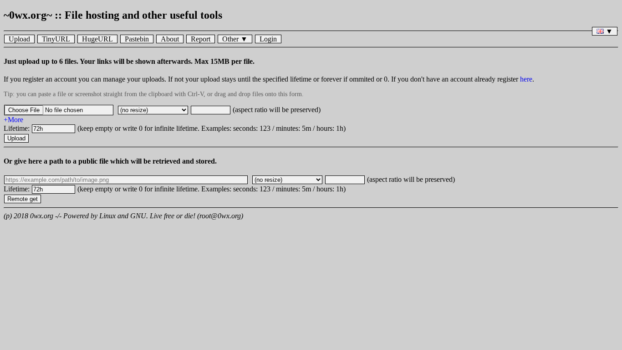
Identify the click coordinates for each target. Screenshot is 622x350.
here (526, 79)
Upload (19, 39)
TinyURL (56, 39)
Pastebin (137, 39)
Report (200, 39)
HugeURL (97, 39)
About (170, 39)
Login (268, 39)
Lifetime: (17, 128)
